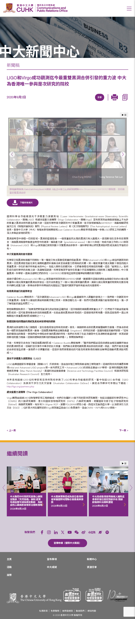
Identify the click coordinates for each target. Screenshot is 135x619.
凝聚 (9, 575)
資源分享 (92, 567)
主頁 (9, 559)
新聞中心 (92, 559)
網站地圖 (91, 611)
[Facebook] (72, 101)
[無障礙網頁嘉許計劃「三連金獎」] (72, 595)
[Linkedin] (80, 101)
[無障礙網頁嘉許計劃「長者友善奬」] (94, 595)
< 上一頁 (11, 430)
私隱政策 (43, 611)
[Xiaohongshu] (91, 532)
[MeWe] (118, 101)
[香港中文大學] (19, 8)
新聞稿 (13, 65)
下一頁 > (123, 430)
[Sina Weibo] (103, 101)
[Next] (123, 154)
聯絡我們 (80, 611)
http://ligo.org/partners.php (20, 386)
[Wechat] (77, 532)
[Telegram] (95, 101)
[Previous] (12, 154)
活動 (9, 567)
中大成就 (52, 567)
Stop (125, 115)
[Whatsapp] (110, 101)
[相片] (67, 152)
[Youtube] (70, 532)
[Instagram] (49, 532)
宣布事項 (52, 559)
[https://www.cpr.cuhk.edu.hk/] (51, 8)
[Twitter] (87, 101)
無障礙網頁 (67, 611)
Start (123, 115)
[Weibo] (83, 532)
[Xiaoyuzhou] (100, 532)
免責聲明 (55, 611)
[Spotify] (107, 532)
